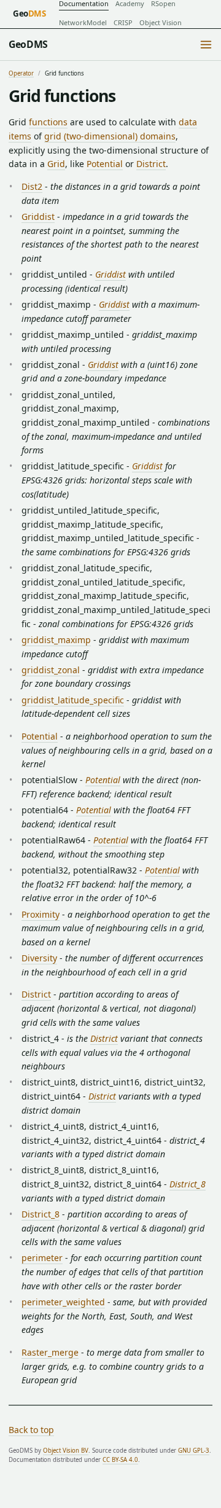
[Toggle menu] (206, 45)
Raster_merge (50, 1352)
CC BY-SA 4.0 (120, 1460)
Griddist (38, 216)
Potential (105, 164)
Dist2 (31, 186)
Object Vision (160, 22)
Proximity (40, 914)
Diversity (39, 958)
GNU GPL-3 (193, 1451)
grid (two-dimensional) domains (110, 136)
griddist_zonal (50, 670)
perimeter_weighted (63, 1302)
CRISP (123, 22)
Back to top (31, 1430)
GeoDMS (28, 44)
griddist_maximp (56, 640)
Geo (29, 13)
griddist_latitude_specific (72, 700)
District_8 (187, 1184)
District (151, 164)
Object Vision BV (65, 1451)
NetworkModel (83, 22)
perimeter (42, 1258)
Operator (21, 73)
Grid (56, 164)
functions (48, 122)
